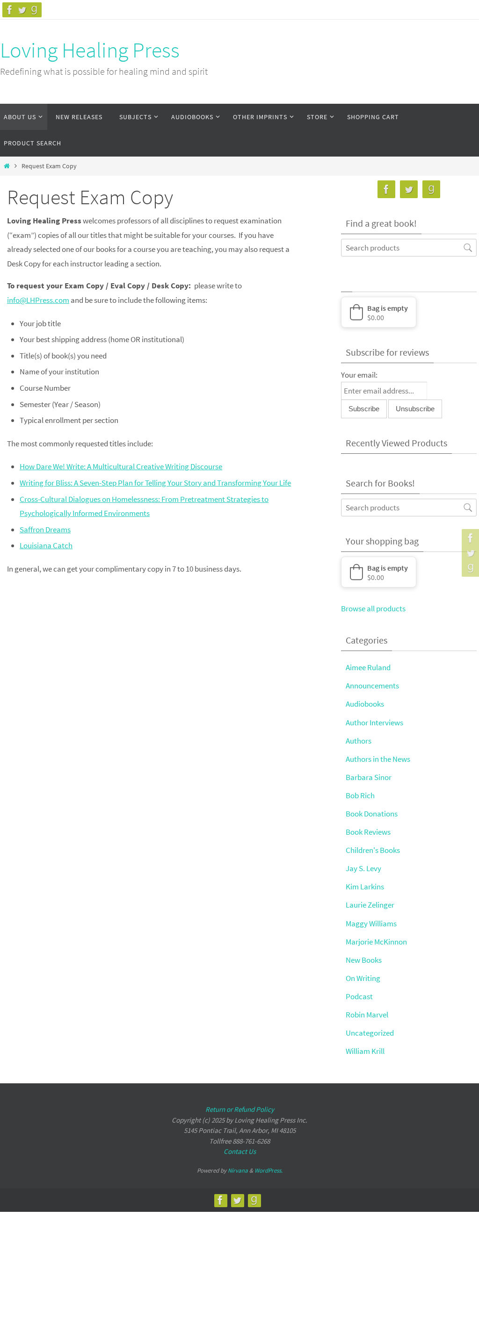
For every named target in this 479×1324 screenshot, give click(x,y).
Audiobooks (365, 704)
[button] (378, 312)
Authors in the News (378, 759)
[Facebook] (9, 9)
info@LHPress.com (38, 300)
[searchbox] (409, 247)
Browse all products (373, 608)
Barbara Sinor (369, 777)
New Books (364, 960)
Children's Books (373, 850)
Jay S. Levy (363, 868)
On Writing (363, 978)
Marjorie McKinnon (376, 942)
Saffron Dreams (45, 529)
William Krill (365, 1051)
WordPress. (268, 1170)
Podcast (359, 996)
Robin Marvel (367, 1014)
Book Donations (372, 814)
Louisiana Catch (46, 545)
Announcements (372, 685)
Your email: (359, 375)
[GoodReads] (34, 9)
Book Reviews (368, 832)
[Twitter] (22, 9)
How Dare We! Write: (121, 466)
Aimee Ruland (368, 667)
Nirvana (238, 1170)
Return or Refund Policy (239, 1109)
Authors (358, 741)
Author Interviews (374, 722)
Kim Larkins (365, 886)
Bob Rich (360, 795)
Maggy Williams (371, 923)
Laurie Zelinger (370, 905)
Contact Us (240, 1151)
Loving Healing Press (90, 50)
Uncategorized (370, 1033)
